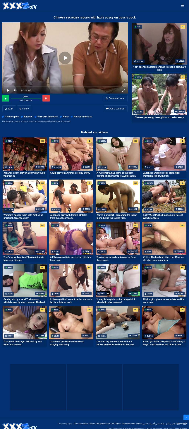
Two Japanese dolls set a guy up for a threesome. (116, 258)
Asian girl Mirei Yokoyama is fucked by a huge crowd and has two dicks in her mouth (164, 343)
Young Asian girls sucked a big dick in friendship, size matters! (116, 301)
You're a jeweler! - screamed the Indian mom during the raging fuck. (117, 216)
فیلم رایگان (170, 424)
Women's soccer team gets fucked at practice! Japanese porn (23, 216)
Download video (117, 98)
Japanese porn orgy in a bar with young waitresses (24, 174)
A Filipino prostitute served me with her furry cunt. (70, 258)
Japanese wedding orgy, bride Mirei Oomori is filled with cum (161, 174)
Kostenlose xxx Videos (132, 424)
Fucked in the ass (83, 116)
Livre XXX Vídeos (113, 424)
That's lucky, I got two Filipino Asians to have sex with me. (24, 258)
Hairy (66, 116)
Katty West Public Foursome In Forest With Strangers (163, 216)
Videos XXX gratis (97, 424)
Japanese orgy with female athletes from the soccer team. (68, 216)
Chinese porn (12, 116)
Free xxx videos (81, 424)
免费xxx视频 (181, 424)
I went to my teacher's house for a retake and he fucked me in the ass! (115, 343)
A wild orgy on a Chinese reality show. (70, 173)
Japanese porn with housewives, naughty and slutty (67, 343)
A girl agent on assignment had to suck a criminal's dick (159, 68)
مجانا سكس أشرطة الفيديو (154, 424)
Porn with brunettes (47, 116)
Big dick (28, 116)
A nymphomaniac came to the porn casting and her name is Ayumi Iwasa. (116, 174)
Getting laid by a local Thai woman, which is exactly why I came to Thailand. (24, 301)
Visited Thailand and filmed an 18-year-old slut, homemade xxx (163, 258)
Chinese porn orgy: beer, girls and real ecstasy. (159, 117)
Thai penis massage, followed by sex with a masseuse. (23, 343)
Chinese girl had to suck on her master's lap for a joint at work (71, 301)
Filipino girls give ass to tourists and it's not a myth (163, 301)
